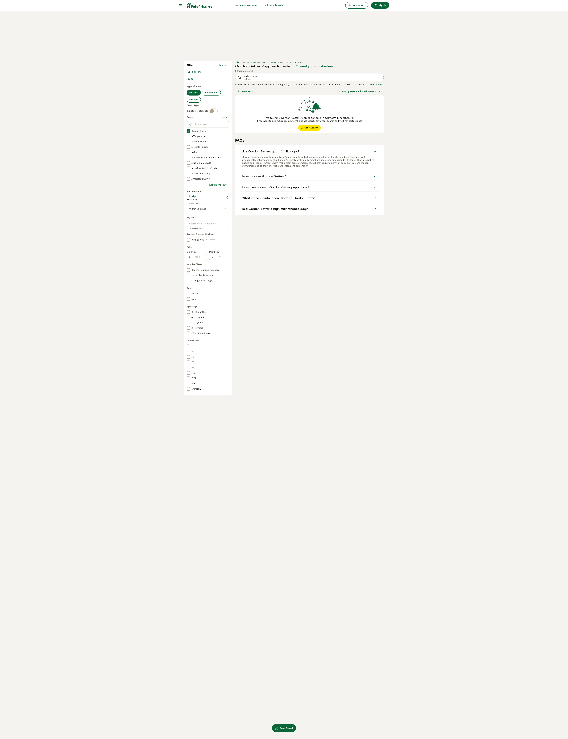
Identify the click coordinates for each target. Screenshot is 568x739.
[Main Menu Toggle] (180, 5)
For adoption (211, 92)
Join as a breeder (274, 5)
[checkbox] (188, 131)
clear (224, 117)
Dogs (190, 79)
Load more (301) (218, 184)
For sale (193, 92)
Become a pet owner (246, 5)
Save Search (248, 91)
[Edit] (226, 198)
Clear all (222, 65)
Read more (376, 84)
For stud (193, 99)
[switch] (214, 111)
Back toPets (194, 72)
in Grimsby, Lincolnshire (312, 66)
